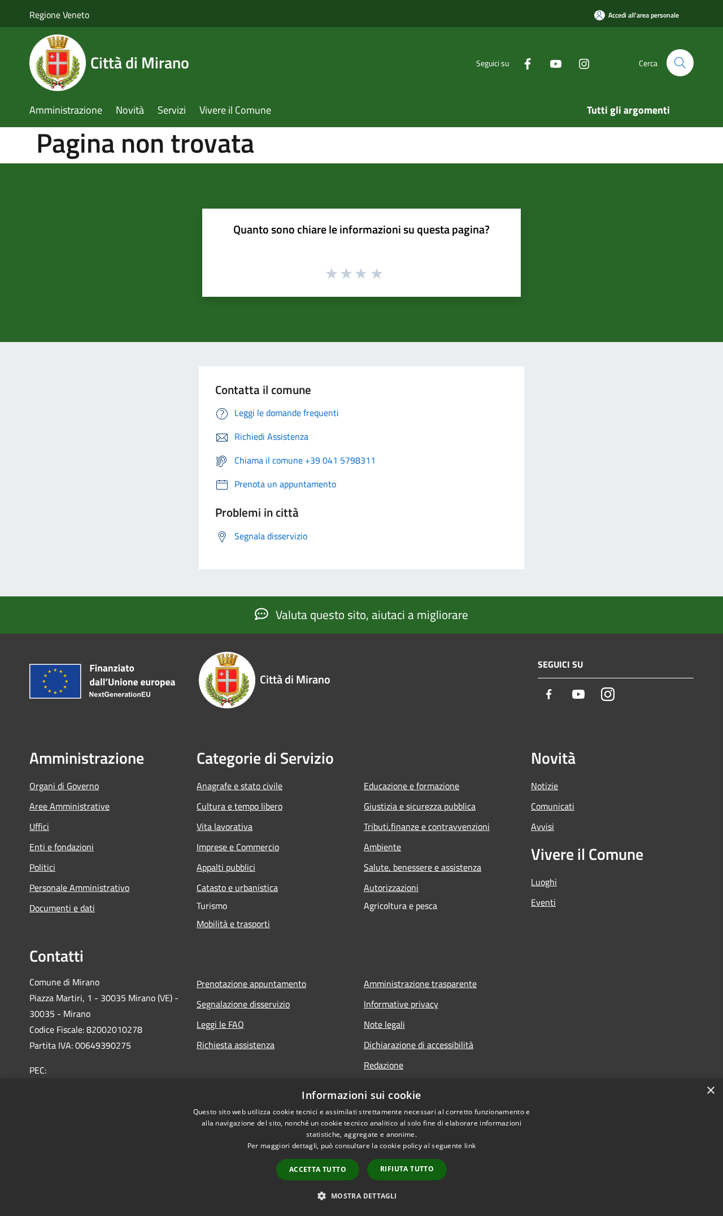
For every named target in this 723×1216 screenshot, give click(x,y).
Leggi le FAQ (220, 1024)
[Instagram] (579, 62)
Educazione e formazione (411, 786)
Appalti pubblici (226, 867)
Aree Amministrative (69, 806)
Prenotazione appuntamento (251, 983)
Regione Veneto (59, 14)
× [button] (710, 1091)
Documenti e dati (62, 908)
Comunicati (552, 806)
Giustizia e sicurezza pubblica (420, 806)
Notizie (544, 786)
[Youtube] (551, 62)
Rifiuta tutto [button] (407, 1169)
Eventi (543, 902)
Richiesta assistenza (236, 1044)
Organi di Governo (64, 786)
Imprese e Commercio (238, 847)
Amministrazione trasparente (420, 983)
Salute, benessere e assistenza (422, 867)
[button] (361, 1195)
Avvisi (542, 826)
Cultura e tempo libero (239, 806)
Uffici (39, 826)
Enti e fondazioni (61, 847)
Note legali (384, 1024)
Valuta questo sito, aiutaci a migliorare (370, 614)
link (470, 1145)
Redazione (383, 1065)
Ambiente (382, 847)
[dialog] (361, 1147)
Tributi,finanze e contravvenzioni (427, 826)
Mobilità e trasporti (233, 924)
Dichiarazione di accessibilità (418, 1044)
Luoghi (544, 882)
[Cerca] (680, 62)
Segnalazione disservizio (243, 1004)
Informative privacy (401, 1004)
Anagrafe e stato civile (239, 786)
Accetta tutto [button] (317, 1169)
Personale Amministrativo (79, 887)
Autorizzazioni (391, 887)
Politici (42, 867)
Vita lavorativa (224, 826)
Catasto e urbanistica (237, 887)
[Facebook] (523, 62)
